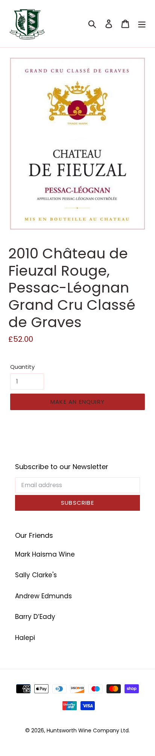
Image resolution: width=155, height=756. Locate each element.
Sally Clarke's (36, 574)
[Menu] (142, 23)
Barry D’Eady (35, 616)
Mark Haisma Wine (45, 554)
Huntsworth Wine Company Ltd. (88, 730)
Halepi (25, 637)
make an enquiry (77, 402)
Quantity (22, 367)
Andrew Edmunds (43, 596)
